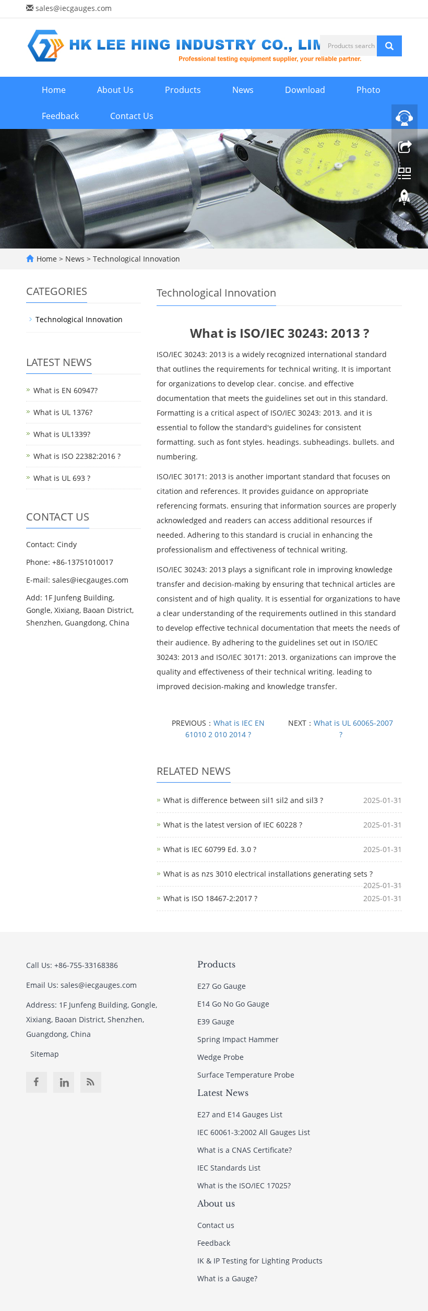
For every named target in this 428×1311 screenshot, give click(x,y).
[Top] (404, 200)
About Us (115, 90)
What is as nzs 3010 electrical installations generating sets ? (268, 874)
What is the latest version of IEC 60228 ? (232, 825)
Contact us (215, 1225)
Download (305, 90)
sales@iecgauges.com (73, 8)
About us (216, 1203)
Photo (368, 90)
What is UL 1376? (62, 412)
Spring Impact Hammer (238, 1039)
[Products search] (389, 46)
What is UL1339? (61, 434)
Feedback (60, 116)
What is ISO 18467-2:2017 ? (210, 898)
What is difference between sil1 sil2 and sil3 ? (243, 800)
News (243, 90)
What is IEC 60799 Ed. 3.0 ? (209, 849)
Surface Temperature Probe (245, 1075)
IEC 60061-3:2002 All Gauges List (253, 1132)
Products (183, 90)
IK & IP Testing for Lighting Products (260, 1261)
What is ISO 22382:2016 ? (77, 456)
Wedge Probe (220, 1057)
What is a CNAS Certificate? (244, 1150)
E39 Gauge (215, 1021)
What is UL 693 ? (61, 478)
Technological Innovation (135, 259)
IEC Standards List (228, 1168)
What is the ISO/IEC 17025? (244, 1185)
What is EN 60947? (65, 390)
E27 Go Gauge (221, 986)
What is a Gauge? (227, 1278)
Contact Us (131, 116)
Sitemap (44, 1054)
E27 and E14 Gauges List (239, 1114)
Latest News (222, 1093)
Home (54, 90)
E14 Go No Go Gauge (233, 1004)
